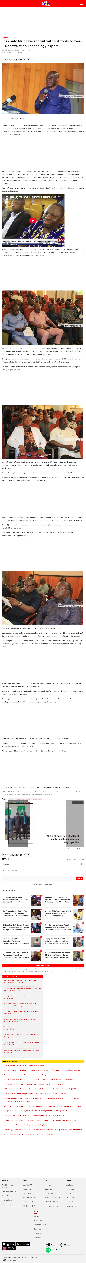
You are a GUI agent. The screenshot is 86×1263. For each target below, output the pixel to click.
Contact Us (6, 1196)
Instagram (70, 1198)
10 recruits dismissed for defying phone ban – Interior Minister (19, 1029)
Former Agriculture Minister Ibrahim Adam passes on (25, 1065)
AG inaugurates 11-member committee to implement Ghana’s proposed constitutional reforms (42, 1070)
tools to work (37, 799)
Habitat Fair (38, 1221)
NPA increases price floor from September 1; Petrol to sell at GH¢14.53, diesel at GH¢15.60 (40, 1089)
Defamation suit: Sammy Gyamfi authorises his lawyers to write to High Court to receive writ (41, 1075)
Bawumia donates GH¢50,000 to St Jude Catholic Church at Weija (21, 1044)
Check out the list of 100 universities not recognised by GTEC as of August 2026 (36, 1084)
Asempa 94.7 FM (30, 1198)
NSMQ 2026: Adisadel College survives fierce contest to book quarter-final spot (35, 1094)
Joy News (48, 1185)
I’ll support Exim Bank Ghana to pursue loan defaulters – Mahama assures (34, 1115)
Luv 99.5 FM (28, 1202)
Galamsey (38, 1229)
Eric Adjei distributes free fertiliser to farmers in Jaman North (20, 998)
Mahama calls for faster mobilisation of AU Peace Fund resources (21, 1052)
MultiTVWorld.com (52, 1198)
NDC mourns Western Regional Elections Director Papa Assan (20, 1014)
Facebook (70, 1189)
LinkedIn (69, 1202)
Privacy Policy (7, 1204)
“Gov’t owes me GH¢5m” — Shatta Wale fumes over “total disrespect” (32, 1134)
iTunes (67, 1245)
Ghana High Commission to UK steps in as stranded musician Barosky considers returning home (43, 1130)
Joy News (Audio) (52, 1206)
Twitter (69, 1193)
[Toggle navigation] (82, 4)
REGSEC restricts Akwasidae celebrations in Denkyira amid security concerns (22, 990)
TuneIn (53, 1245)
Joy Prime (49, 1193)
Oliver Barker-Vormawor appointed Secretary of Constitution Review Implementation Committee (42, 1106)
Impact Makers (40, 1225)
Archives (37, 1233)
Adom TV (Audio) (51, 1202)
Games (36, 1216)
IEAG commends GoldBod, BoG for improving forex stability (21, 1037)
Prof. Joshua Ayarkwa (23, 799)
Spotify (54, 1250)
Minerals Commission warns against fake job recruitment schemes (19, 1021)
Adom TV (48, 1189)
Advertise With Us (9, 1192)
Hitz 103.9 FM (28, 1193)
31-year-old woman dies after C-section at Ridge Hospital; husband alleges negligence (38, 1080)
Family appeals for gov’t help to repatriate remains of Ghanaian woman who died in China (40, 1120)
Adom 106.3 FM (29, 1189)
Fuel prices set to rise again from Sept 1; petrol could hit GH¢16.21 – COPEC (20, 983)
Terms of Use (7, 1200)
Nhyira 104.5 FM (29, 1206)
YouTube (69, 1185)
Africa (11, 799)
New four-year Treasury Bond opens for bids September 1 (27, 1125)
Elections (37, 1237)
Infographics (71, 1206)
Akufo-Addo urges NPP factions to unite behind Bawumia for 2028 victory (20, 1006)
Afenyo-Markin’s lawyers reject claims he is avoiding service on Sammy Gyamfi (35, 1111)
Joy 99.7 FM (28, 1185)
